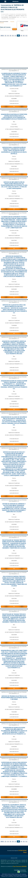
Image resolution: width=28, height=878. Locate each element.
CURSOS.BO (10, 876)
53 (5, 35)
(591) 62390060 (23, 871)
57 (15, 35)
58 (18, 35)
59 (21, 35)
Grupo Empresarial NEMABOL (20, 866)
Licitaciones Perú (4, 876)
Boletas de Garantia (23, 876)
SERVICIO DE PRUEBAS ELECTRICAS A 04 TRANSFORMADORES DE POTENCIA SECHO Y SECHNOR (14, 698)
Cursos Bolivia (16, 876)
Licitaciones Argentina (17, 875)
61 (26, 35)
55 (10, 35)
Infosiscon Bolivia (11, 874)
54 (8, 35)
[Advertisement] (14, 53)
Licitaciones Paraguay (8, 875)
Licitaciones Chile (18, 874)
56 (12, 35)
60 (23, 35)
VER (14, 106)
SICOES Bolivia (24, 875)
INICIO (2, 35)
